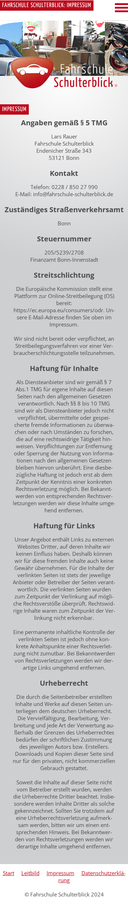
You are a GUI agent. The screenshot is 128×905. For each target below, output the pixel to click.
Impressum (60, 873)
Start (8, 873)
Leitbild (30, 873)
